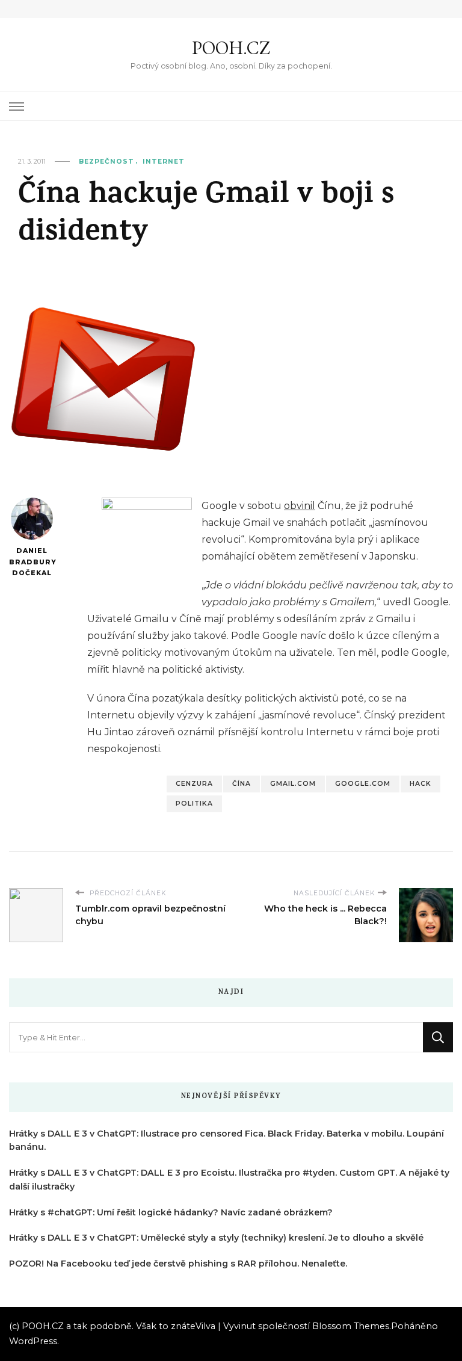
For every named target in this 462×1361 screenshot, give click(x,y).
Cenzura (194, 784)
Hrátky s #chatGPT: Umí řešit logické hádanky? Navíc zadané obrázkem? (171, 1212)
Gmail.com (293, 784)
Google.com (362, 784)
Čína (241, 784)
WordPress (33, 1341)
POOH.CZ (231, 48)
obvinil (299, 505)
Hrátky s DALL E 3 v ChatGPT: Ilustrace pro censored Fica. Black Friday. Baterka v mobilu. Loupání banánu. (226, 1140)
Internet (164, 161)
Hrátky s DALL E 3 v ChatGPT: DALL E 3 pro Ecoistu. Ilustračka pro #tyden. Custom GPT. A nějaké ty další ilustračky (229, 1179)
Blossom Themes (350, 1326)
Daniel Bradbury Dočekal (31, 562)
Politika (194, 803)
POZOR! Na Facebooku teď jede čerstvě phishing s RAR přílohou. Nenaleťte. (178, 1263)
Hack (420, 784)
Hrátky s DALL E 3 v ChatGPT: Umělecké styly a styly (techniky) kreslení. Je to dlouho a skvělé (216, 1237)
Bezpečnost (106, 161)
